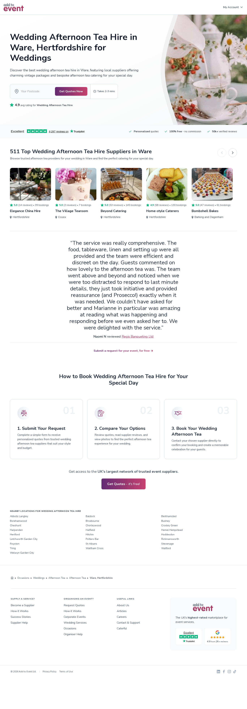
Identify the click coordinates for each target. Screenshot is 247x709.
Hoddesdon (167, 534)
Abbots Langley (19, 516)
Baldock (90, 516)
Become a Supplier (22, 605)
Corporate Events (75, 617)
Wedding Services (75, 623)
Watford (166, 548)
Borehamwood (18, 521)
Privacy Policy (49, 671)
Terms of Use (66, 671)
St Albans (91, 543)
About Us (123, 605)
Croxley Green (169, 525)
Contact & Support (128, 623)
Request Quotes (74, 605)
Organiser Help (73, 634)
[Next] (232, 152)
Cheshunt (15, 525)
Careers (122, 617)
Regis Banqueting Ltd (138, 336)
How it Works (19, 611)
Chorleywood (93, 525)
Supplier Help (19, 623)
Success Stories (21, 617)
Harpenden (16, 530)
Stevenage (167, 543)
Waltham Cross (94, 548)
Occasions (70, 628)
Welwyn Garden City (22, 552)
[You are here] (12, 578)
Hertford (15, 534)
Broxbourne (92, 521)
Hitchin (90, 534)
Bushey (165, 521)
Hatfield (90, 530)
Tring (13, 548)
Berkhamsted (168, 516)
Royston (14, 543)
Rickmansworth (170, 539)
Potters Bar (92, 539)
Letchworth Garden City (23, 539)
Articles (122, 611)
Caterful (122, 628)
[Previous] (222, 152)
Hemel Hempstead (172, 530)
